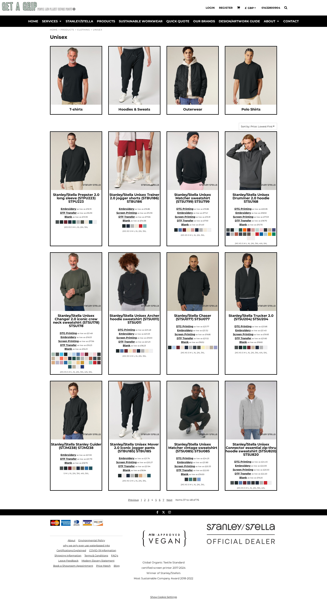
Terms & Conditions (96, 555)
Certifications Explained (71, 550)
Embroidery (68, 208)
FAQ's (114, 555)
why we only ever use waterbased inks (86, 545)
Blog (117, 565)
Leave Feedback (68, 560)
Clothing (83, 29)
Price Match (103, 565)
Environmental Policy (91, 540)
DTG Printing (184, 208)
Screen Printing (126, 212)
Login (210, 7)
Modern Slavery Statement (98, 560)
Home (54, 29)
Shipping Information (67, 555)
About (71, 540)
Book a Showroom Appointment (73, 565)
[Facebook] (157, 512)
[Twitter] (163, 512)
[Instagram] (169, 512)
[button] (238, 7)
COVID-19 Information (102, 550)
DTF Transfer (68, 212)
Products (67, 29)
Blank (68, 216)
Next (169, 499)
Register (226, 7)
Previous (133, 499)
